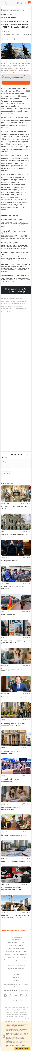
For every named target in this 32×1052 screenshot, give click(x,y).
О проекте (16, 974)
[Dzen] (26, 993)
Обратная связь (16, 998)
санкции (20, 39)
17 (21, 503)
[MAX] (5, 993)
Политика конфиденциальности (16, 960)
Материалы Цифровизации (16, 951)
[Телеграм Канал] (21, 993)
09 (22, 10)
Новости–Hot (12, 10)
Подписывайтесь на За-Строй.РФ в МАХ (16, 290)
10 (22, 531)
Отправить (6, 473)
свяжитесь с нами (15, 70)
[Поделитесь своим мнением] (16, 463)
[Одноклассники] (10, 993)
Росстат (11, 39)
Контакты (16, 977)
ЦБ (4, 39)
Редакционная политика (16, 966)
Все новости (16, 939)
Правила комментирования (16, 963)
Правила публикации (16, 969)
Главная (4, 10)
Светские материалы (16, 948)
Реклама (16, 980)
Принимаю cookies (22, 1048)
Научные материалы (16, 945)
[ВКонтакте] (16, 993)
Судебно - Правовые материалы (16, 954)
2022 (18, 10)
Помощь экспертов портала (16, 83)
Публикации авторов (16, 942)
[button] (2, 3)
